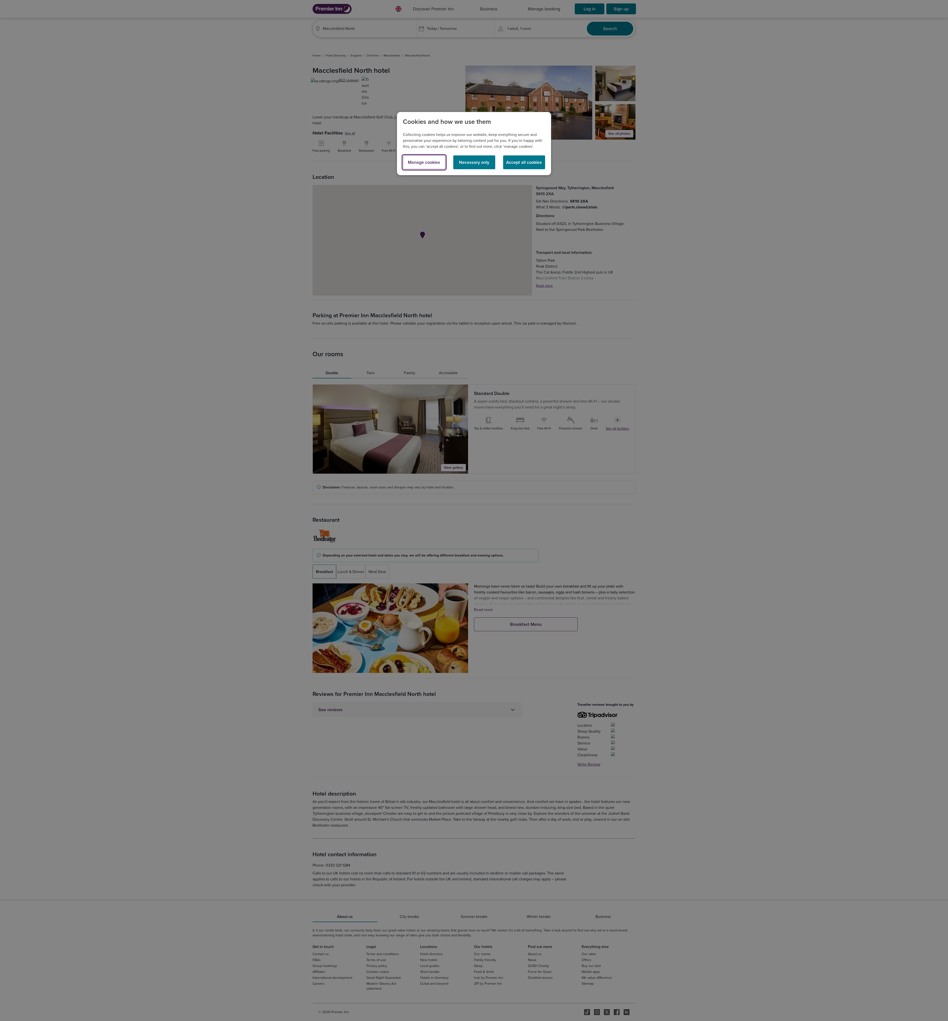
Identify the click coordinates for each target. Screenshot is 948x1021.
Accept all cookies (524, 162)
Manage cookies (424, 162)
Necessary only (474, 162)
